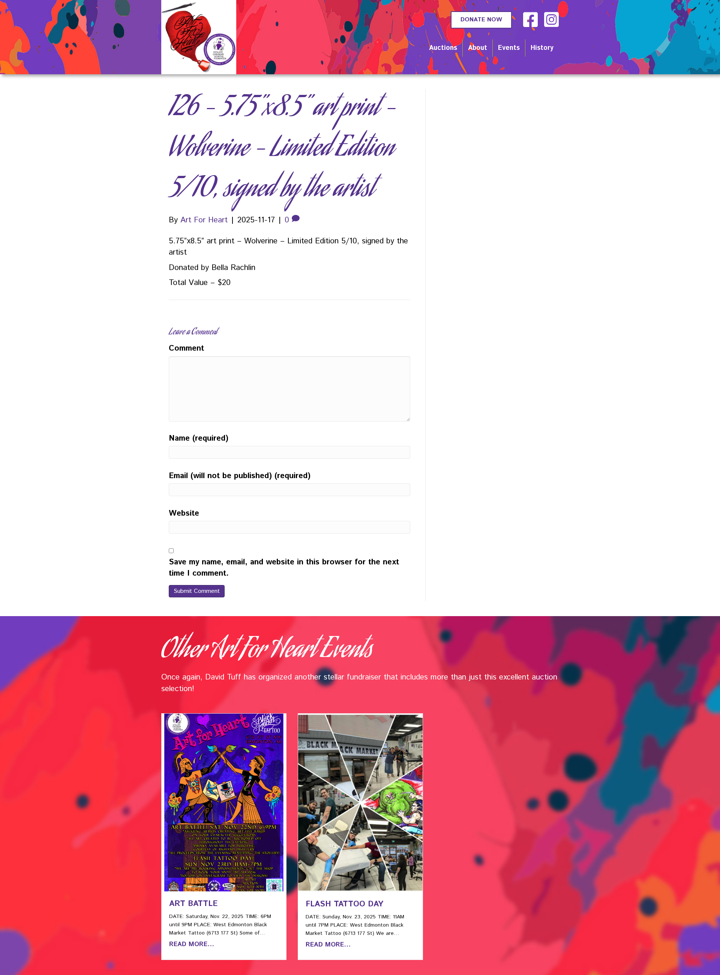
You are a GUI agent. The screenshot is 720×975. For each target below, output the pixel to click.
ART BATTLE (193, 903)
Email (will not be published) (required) (239, 476)
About (477, 48)
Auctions (443, 48)
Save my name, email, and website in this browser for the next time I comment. (284, 567)
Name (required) (198, 438)
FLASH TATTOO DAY (344, 904)
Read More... (191, 944)
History (542, 48)
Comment (186, 348)
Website (184, 513)
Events (509, 48)
